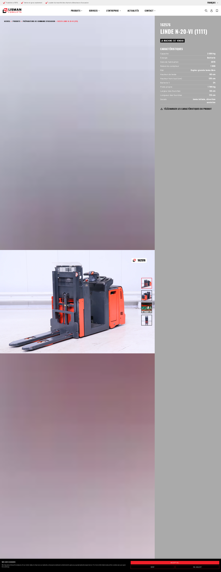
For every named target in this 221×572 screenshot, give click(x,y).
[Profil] (211, 10)
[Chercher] (206, 10)
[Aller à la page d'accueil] (12, 10)
